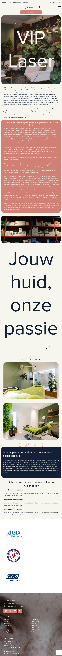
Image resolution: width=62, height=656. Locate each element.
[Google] (59, 2)
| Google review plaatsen (12, 651)
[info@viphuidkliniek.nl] (5, 603)
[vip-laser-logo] (29, 7)
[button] (39, 7)
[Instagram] (51, 2)
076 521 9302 (11, 600)
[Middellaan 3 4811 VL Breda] (5, 606)
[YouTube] (56, 2)
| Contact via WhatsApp (12, 653)
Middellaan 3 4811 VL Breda (15, 606)
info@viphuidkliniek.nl (13, 603)
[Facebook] (53, 2)
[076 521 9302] (5, 600)
